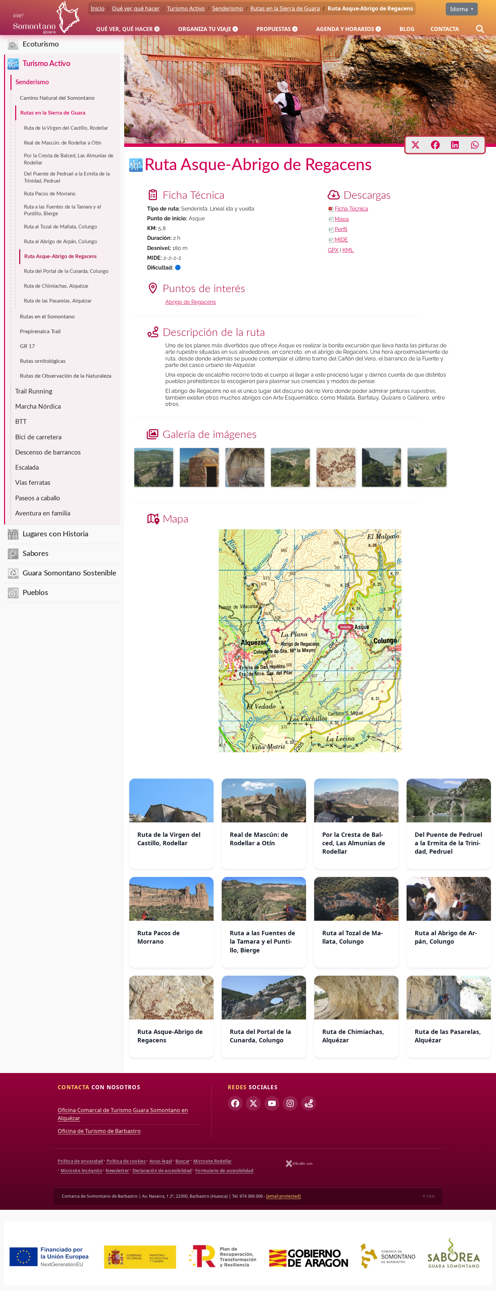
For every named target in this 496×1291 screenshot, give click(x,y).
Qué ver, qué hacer (124, 29)
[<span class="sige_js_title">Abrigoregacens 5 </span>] (383, 468)
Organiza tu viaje (204, 29)
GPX (333, 250)
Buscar (182, 1161)
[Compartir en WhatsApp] (474, 144)
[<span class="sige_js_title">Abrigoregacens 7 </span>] (292, 468)
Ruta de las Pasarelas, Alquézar (57, 301)
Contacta (445, 29)
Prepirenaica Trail (40, 331)
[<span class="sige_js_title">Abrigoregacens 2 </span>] (201, 468)
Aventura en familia (42, 513)
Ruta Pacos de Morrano (50, 193)
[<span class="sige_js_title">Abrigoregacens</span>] (246, 468)
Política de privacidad (80, 1161)
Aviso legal (160, 1161)
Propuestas (273, 29)
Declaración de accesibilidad (162, 1170)
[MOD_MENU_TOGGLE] (157, 29)
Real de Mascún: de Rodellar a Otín (62, 143)
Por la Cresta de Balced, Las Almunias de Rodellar (68, 159)
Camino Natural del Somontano (57, 98)
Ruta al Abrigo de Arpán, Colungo (60, 241)
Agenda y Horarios (345, 29)
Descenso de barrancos (48, 452)
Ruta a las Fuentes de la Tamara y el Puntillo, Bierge (62, 210)
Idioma (459, 9)
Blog (407, 29)
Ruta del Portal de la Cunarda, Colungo (66, 271)
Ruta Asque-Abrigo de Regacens (60, 256)
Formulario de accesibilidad (224, 1170)
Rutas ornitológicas (42, 361)
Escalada (27, 468)
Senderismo (32, 82)
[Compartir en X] (415, 144)
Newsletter (117, 1170)
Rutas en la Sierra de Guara (52, 113)
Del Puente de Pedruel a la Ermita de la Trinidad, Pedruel (67, 177)
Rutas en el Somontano (47, 316)
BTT (21, 422)
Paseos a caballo (37, 498)
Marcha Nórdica (38, 407)
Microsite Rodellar (212, 1161)
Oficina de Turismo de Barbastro (99, 1131)
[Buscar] (480, 29)
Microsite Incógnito (81, 1170)
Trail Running (33, 391)
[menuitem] (129, 29)
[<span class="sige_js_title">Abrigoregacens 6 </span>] (155, 468)
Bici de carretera (38, 437)
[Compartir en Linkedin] (455, 144)
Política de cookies (126, 1161)
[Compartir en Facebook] (435, 144)
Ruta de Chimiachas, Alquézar (56, 286)
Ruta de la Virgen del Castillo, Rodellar (66, 128)
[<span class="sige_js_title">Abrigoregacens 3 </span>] (337, 468)
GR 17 (27, 346)
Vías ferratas (32, 483)
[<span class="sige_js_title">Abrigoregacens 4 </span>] (428, 468)
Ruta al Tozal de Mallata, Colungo (60, 226)
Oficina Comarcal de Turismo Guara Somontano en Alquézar (123, 1114)
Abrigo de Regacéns (190, 302)
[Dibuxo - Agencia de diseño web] (299, 1163)
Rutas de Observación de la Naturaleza (65, 376)
